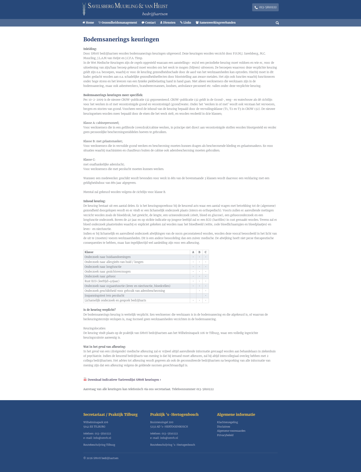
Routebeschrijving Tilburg (99, 444)
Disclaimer (223, 426)
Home (90, 22)
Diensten (169, 22)
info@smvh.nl (102, 437)
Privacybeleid (225, 435)
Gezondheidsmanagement (119, 22)
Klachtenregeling (227, 422)
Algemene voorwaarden (231, 430)
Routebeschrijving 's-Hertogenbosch (172, 444)
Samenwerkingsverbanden (218, 22)
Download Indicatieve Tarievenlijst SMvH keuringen (123, 380)
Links (187, 22)
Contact (150, 22)
